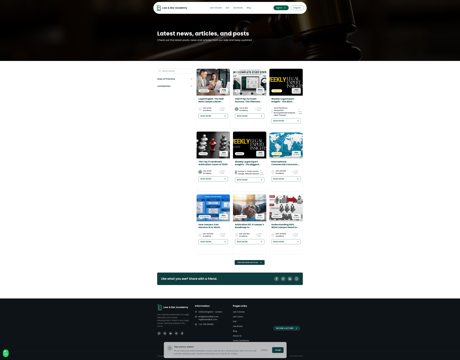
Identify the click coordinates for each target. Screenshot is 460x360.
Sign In (279, 8)
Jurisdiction (163, 86)
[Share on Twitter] (283, 278)
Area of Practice (166, 78)
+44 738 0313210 (205, 324)
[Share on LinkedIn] (290, 278)
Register (297, 8)
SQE (235, 321)
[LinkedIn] (170, 333)
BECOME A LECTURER (284, 328)
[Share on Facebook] (276, 278)
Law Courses (239, 311)
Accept (278, 350)
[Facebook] (182, 333)
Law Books (238, 326)
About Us (237, 335)
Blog (235, 331)
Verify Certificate (241, 340)
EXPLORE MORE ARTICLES (248, 262)
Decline (264, 350)
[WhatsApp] (159, 333)
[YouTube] (176, 333)
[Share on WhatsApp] (296, 278)
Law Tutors (238, 316)
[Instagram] (165, 333)
